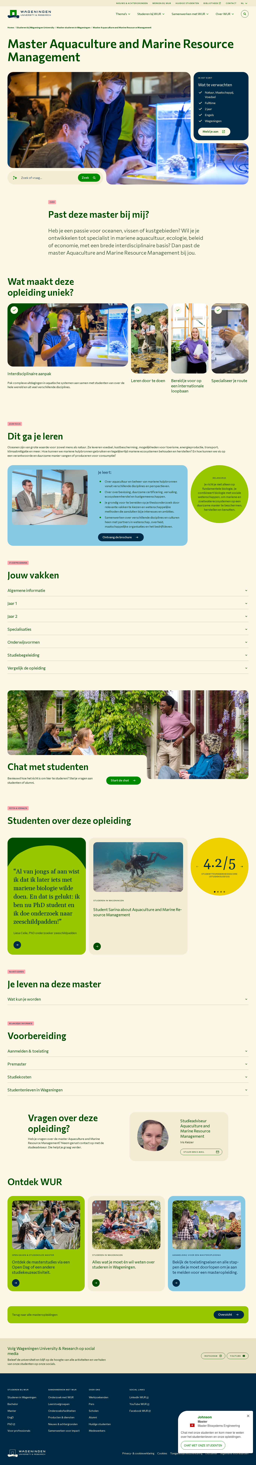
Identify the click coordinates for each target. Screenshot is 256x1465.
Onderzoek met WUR (61, 1397)
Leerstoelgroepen (59, 1404)
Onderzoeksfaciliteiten (62, 1410)
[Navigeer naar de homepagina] (29, 14)
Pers (91, 1404)
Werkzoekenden (98, 1397)
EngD (10, 1417)
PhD (10, 1424)
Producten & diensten (61, 1417)
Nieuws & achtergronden (63, 1424)
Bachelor (12, 1404)
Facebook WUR (138, 1410)
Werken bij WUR (161, 3)
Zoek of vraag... (31, 177)
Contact (231, 3)
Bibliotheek (211, 3)
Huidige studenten (187, 3)
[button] (67, 354)
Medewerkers (97, 1430)
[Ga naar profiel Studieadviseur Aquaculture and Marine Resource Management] (152, 1135)
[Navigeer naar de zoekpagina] (245, 14)
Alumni (93, 1417)
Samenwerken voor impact (64, 1430)
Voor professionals (18, 1430)
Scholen (94, 1410)
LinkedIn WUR (137, 1397)
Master (11, 1410)
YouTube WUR (138, 1404)
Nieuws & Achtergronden (132, 3)
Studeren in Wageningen (21, 1397)
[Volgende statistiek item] (242, 866)
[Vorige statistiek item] (197, 866)
